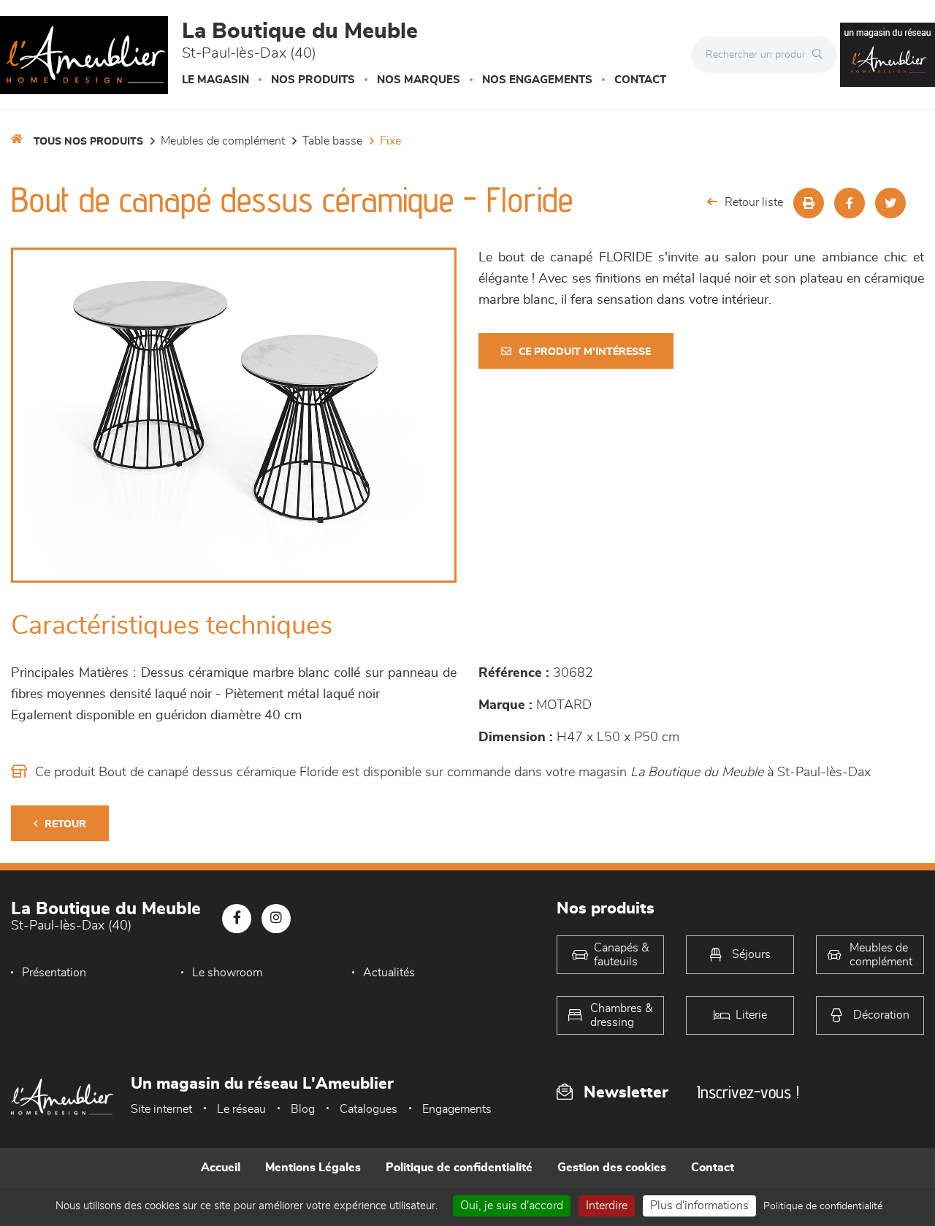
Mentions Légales (313, 1167)
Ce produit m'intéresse (585, 352)
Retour (65, 824)
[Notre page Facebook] (236, 918)
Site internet (161, 1109)
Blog (303, 1109)
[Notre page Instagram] (276, 918)
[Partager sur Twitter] (890, 203)
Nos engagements (537, 79)
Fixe (390, 141)
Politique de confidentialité (459, 1167)
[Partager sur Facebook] (849, 203)
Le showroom (227, 972)
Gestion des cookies (611, 1167)
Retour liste (754, 202)
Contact (640, 79)
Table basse (332, 141)
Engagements (457, 1109)
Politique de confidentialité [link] (822, 1206)
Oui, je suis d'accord (511, 1205)
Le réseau (241, 1109)
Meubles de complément (223, 141)
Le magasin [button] (215, 79)
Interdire (606, 1205)
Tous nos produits (88, 142)
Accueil (220, 1167)
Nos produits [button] (313, 79)
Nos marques (418, 79)
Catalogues (368, 1109)
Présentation (54, 972)
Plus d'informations (699, 1205)
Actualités (389, 972)
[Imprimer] (808, 203)
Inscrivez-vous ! (748, 1092)
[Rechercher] (821, 55)
